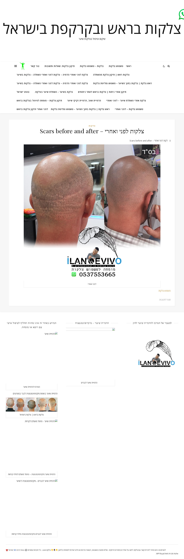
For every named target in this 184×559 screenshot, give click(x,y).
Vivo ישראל (23, 91)
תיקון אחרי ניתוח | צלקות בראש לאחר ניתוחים (102, 91)
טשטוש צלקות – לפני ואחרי (129, 109)
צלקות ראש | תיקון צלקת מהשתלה (111, 74)
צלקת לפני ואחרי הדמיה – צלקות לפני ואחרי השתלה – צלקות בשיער (52, 74)
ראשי (128, 66)
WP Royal (160, 553)
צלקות (92, 126)
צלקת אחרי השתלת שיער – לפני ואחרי (126, 100)
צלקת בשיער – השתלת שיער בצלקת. (54, 91)
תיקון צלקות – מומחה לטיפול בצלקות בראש (39, 100)
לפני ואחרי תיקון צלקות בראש (32, 109)
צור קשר (35, 66)
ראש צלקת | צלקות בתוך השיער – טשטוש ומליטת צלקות (122, 83)
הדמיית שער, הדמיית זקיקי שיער (84, 100)
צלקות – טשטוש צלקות (92, 66)
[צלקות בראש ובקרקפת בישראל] (22, 66)
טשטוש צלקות (116, 66)
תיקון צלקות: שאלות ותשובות (60, 66)
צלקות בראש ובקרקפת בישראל (92, 28)
